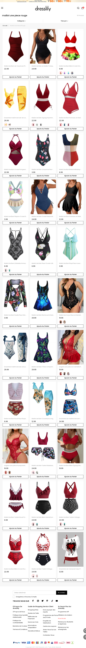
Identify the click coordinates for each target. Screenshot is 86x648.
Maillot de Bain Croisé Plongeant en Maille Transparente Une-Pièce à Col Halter (15, 169)
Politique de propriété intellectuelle (20, 616)
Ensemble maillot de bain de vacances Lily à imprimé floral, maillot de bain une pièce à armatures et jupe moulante (15, 118)
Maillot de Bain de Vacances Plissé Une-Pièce (15, 66)
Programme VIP (63, 612)
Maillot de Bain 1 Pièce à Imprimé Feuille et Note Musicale (43, 367)
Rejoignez (61, 593)
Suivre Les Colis (33, 622)
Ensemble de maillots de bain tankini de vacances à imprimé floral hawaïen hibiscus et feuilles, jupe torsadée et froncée (70, 418)
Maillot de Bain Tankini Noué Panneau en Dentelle (15, 517)
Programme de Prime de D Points (50, 616)
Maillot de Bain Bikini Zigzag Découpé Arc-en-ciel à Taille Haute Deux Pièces (70, 465)
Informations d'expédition (32, 626)
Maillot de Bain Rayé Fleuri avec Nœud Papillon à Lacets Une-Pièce (70, 263)
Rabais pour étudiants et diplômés (65, 623)
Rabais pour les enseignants (63, 628)
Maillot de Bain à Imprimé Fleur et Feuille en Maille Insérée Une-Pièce (43, 169)
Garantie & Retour (34, 631)
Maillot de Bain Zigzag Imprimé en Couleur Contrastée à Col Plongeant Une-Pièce (43, 118)
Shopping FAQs (33, 610)
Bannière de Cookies (20, 626)
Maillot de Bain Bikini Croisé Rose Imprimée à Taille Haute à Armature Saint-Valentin (15, 569)
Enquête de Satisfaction (47, 622)
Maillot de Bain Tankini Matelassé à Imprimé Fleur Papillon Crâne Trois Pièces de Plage (43, 465)
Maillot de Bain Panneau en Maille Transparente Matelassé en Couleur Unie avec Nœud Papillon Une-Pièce (70, 216)
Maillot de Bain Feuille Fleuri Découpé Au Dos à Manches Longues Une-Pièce (15, 315)
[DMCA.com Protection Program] (72, 643)
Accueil (5, 25)
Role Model (62, 618)
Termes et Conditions (20, 629)
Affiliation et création (65, 615)
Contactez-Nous (48, 635)
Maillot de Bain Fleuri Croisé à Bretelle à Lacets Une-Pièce (43, 263)
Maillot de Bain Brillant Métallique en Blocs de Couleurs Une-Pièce (70, 169)
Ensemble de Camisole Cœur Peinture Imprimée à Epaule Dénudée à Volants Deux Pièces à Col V (70, 569)
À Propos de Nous (19, 612)
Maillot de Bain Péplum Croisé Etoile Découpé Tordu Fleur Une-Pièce (15, 216)
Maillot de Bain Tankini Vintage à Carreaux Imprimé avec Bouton (43, 569)
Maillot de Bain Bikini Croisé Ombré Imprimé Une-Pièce (70, 66)
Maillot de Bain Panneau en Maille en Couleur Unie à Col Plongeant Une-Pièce (70, 118)
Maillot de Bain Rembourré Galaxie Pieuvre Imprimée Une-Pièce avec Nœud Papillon (43, 315)
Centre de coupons (49, 626)
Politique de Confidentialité (18, 622)
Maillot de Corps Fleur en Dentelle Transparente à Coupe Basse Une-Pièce (70, 315)
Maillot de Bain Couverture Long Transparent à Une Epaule (43, 418)
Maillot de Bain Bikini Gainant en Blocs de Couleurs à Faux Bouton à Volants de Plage (43, 517)
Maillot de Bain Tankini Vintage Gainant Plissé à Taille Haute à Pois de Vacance (70, 517)
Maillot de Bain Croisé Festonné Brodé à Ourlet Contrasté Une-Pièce (43, 216)
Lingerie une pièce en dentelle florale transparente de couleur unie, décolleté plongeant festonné (70, 367)
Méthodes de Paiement (32, 618)
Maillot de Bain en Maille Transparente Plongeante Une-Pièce (43, 66)
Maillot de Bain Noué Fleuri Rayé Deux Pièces (15, 418)
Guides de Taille (33, 613)
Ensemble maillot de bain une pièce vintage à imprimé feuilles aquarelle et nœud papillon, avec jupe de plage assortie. (15, 367)
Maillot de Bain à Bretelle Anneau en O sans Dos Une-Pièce (15, 263)
